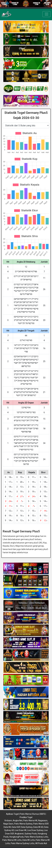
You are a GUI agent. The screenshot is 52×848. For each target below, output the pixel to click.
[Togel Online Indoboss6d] (26, 581)
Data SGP (16, 827)
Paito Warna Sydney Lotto (36, 837)
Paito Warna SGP (40, 824)
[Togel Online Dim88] (26, 39)
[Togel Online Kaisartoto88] (26, 680)
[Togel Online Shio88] (26, 791)
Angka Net (17, 820)
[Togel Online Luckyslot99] (26, 705)
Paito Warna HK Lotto (12, 840)
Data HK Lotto (28, 840)
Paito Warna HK (30, 820)
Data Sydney (26, 827)
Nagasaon (42, 820)
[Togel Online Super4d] (26, 51)
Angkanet (19, 833)
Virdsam (8, 820)
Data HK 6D (38, 827)
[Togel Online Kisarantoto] (26, 76)
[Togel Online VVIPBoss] (26, 27)
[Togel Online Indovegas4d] (26, 804)
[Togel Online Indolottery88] (26, 754)
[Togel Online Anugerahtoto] (26, 742)
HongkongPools (16, 837)
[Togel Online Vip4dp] (26, 717)
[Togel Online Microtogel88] (26, 569)
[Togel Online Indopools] (26, 779)
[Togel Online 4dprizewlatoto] (26, 668)
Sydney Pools (31, 833)
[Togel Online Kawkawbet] (26, 606)
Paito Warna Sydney (23, 824)
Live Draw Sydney (35, 830)
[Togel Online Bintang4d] (26, 643)
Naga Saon (8, 824)
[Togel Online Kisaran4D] (26, 64)
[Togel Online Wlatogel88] (26, 655)
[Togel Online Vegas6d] (26, 618)
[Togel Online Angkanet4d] (26, 766)
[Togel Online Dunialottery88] (26, 729)
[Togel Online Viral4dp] (26, 101)
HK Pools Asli (41, 843)
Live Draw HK (20, 830)
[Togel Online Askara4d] (26, 630)
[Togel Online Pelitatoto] (26, 88)
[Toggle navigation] (46, 14)
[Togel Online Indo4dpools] (26, 692)
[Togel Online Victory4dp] (26, 593)
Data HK (7, 827)
